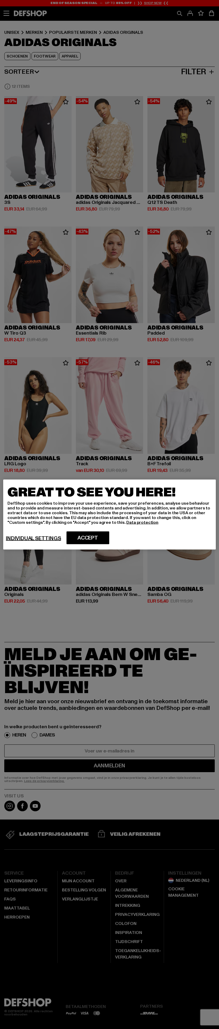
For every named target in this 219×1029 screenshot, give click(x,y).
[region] (109, 515)
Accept (87, 538)
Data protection (142, 522)
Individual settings (33, 538)
